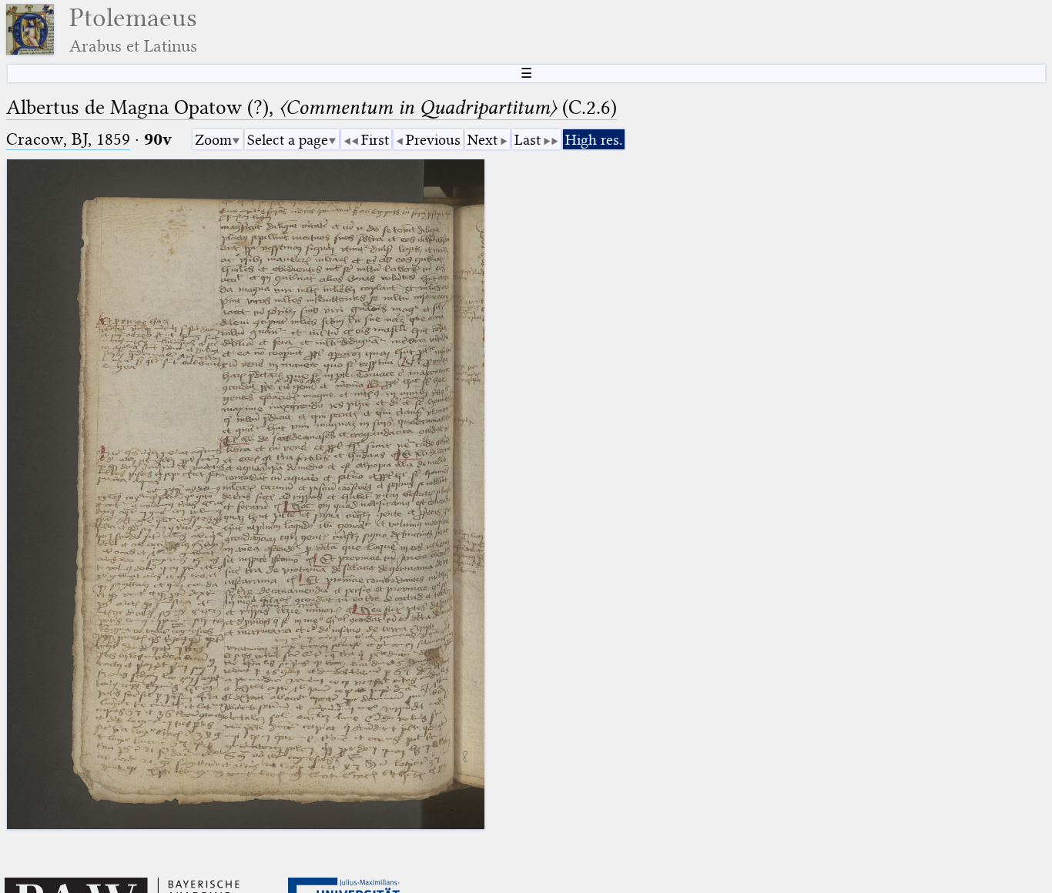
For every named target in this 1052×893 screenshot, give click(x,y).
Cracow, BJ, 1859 (68, 139)
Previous (433, 140)
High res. (593, 140)
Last (527, 140)
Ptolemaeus (133, 29)
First (375, 140)
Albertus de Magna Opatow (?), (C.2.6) (311, 107)
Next (482, 140)
